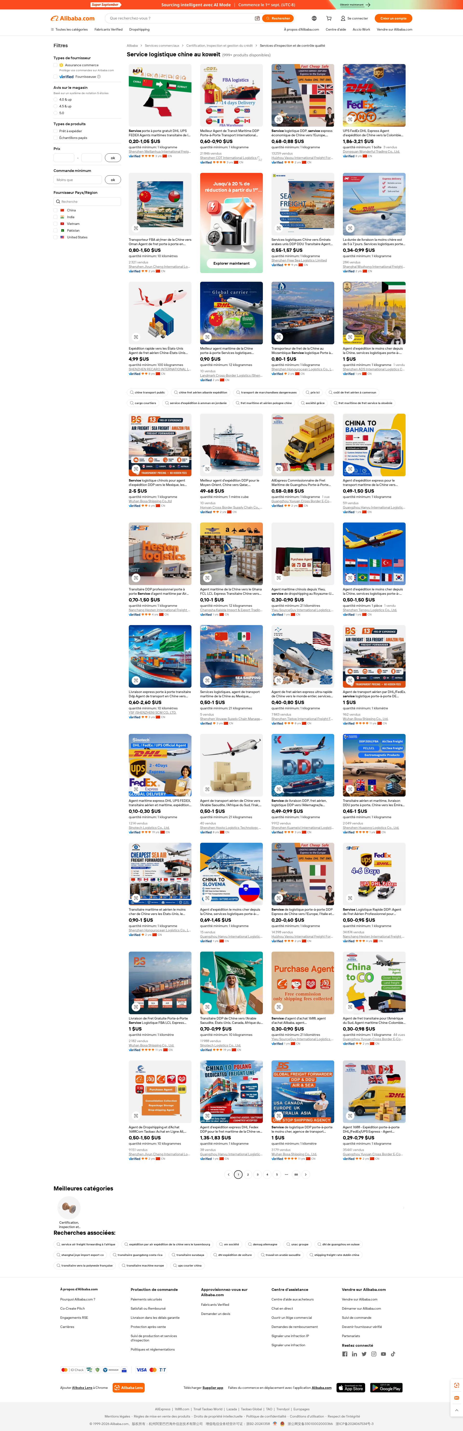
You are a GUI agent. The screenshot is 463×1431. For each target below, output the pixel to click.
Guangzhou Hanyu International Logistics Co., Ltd (374, 507)
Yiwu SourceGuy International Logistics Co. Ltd (303, 610)
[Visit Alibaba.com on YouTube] (383, 1354)
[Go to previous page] (228, 1174)
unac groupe (299, 1244)
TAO (269, 1409)
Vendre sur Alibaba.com (359, 1299)
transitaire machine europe (145, 1265)
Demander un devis (215, 1314)
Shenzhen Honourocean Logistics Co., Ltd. (303, 369)
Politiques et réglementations (153, 1349)
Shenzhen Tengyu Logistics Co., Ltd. (370, 610)
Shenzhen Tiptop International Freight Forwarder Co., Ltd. (303, 719)
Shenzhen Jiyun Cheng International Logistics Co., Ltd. (160, 266)
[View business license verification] (275, 1423)
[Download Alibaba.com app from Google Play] (386, 1387)
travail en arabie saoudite (283, 1255)
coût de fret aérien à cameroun (355, 392)
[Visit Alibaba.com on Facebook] (345, 1354)
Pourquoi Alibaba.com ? (77, 1299)
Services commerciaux (162, 45)
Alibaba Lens (82, 1388)
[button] (257, 18)
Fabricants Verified (215, 1305)
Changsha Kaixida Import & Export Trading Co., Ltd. (231, 610)
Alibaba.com (322, 1388)
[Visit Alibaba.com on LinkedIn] (354, 1354)
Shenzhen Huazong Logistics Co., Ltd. (371, 828)
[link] (456, 1385)
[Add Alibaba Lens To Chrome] (129, 1387)
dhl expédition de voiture (235, 1255)
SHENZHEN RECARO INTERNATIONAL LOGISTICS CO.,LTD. (160, 369)
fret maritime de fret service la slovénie (365, 403)
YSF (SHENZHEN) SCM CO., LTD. (152, 712)
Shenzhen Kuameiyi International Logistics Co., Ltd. (303, 828)
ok (113, 158)
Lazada (231, 1409)
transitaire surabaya (190, 1255)
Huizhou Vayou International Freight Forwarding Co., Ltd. (303, 158)
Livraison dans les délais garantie (155, 1318)
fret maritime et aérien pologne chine (266, 403)
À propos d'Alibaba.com (79, 1289)
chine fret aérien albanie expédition (203, 392)
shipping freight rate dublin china (336, 1255)
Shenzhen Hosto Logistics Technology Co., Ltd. (231, 828)
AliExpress (162, 1409)
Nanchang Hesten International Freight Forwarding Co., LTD (160, 610)
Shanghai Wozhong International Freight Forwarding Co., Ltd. (374, 266)
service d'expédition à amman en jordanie (198, 403)
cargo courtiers (145, 403)
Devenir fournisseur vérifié (362, 1327)
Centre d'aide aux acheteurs (293, 1299)
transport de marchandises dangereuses (269, 392)
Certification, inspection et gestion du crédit (219, 45)
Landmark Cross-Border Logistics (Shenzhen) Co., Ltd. (231, 375)
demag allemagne (265, 1244)
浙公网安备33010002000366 (310, 1424)
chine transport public (150, 392)
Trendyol (282, 1409)
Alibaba (132, 45)
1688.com (182, 1409)
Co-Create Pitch (72, 1308)
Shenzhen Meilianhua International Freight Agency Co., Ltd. (160, 151)
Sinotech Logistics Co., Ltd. (149, 828)
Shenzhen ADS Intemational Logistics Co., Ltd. (374, 369)
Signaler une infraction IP (290, 1336)
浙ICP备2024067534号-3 (355, 1424)
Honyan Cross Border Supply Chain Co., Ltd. (231, 507)
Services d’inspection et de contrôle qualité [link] (292, 45)
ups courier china (190, 1265)
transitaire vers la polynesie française (87, 1265)
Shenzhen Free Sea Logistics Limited (299, 260)
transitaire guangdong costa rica (140, 1255)
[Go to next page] (305, 1174)
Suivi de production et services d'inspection (154, 1338)
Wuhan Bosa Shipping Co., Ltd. (365, 719)
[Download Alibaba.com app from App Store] (350, 1387)
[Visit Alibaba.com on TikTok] (393, 1354)
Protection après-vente (148, 1327)
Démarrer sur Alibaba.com (361, 1308)
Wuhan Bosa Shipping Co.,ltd (150, 501)
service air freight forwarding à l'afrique (88, 1244)
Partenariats (351, 1336)
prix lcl (315, 392)
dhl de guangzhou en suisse (341, 1244)
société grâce (315, 403)
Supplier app (213, 1388)
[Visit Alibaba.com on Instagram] (374, 1354)
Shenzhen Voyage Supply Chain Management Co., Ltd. (231, 719)
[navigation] (87, 610)
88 (296, 1174)
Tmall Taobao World (207, 1409)
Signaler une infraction (288, 1345)
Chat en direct (282, 1308)
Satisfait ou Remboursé (148, 1308)
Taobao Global (251, 1409)
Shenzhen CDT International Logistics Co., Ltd (231, 158)
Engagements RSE (74, 1318)
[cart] (330, 19)
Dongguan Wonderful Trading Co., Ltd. (371, 151)
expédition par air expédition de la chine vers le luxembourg (169, 1244)
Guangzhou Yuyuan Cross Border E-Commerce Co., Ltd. (303, 501)
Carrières (67, 1327)
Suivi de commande (356, 1318)
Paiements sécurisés (146, 1299)
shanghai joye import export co (82, 1255)
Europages (301, 1409)
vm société (231, 1244)
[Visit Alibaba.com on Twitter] (364, 1354)
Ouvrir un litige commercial (292, 1318)
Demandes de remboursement (295, 1327)
